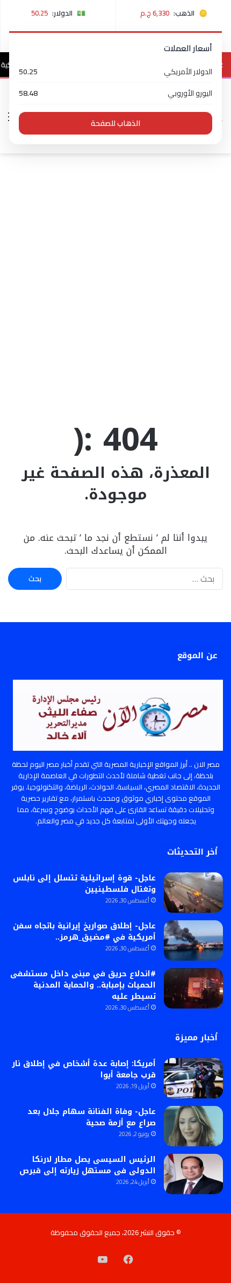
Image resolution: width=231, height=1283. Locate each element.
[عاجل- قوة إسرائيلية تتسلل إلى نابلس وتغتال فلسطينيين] (193, 892)
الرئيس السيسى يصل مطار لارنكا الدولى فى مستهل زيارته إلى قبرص (87, 1165)
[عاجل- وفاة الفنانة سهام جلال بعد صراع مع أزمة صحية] (193, 1126)
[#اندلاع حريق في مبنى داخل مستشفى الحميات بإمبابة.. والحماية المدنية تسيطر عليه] (193, 988)
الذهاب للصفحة (115, 123)
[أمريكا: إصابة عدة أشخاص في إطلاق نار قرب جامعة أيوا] (193, 1078)
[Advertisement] (115, 285)
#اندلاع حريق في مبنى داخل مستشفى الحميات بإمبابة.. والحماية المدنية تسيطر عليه (83, 985)
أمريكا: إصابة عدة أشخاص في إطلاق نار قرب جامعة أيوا (84, 1069)
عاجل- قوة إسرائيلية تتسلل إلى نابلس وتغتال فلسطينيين (84, 884)
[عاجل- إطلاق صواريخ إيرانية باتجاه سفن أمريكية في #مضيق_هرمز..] (193, 940)
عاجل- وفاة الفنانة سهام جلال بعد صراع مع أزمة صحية (91, 1117)
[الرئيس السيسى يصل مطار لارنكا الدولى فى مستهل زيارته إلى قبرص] (193, 1174)
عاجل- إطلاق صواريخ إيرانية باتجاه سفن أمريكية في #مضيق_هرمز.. (84, 931)
